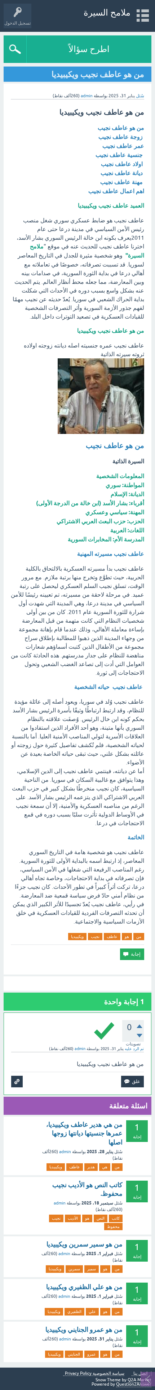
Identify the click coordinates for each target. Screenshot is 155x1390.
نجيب (95, 936)
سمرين (74, 1269)
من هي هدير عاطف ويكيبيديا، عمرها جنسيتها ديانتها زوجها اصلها (84, 1133)
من (138, 936)
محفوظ (113, 1226)
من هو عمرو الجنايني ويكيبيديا (84, 1329)
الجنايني (74, 1354)
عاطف (112, 936)
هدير (91, 1167)
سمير (91, 1269)
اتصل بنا (140, 1373)
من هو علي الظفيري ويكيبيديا (84, 1287)
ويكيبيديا (77, 936)
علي (92, 1311)
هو (127, 936)
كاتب (116, 1218)
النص (101, 1218)
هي (104, 1167)
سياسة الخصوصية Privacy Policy (94, 1373)
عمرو (91, 1354)
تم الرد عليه (134, 1048)
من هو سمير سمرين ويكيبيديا (84, 1244)
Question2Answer (133, 1384)
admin (65, 1151)
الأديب (73, 1218)
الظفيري (74, 1311)
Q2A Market (139, 1379)
